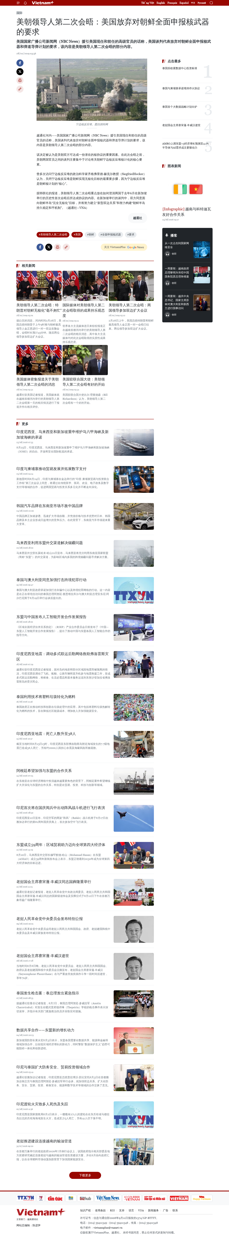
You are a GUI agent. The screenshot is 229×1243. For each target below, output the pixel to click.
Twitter (19, 71)
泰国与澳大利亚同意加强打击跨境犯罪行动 (51, 580)
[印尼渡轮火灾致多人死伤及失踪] (134, 1114)
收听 (174, 253)
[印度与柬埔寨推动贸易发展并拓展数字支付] (134, 479)
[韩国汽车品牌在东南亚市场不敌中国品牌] (134, 516)
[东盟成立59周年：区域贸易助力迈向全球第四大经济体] (134, 855)
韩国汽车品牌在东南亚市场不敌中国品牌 (49, 506)
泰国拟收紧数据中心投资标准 (179, 68)
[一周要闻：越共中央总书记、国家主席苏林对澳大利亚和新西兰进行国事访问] (201, 302)
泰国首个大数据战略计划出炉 (179, 106)
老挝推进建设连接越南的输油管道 (44, 1141)
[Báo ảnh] (179, 1198)
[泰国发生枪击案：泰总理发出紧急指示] (134, 1003)
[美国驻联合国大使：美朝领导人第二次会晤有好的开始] (85, 360)
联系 (175, 1210)
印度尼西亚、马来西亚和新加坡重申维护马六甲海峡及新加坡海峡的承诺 (62, 434)
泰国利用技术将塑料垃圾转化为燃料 (45, 697)
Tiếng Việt (147, 2)
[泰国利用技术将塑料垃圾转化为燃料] (134, 707)
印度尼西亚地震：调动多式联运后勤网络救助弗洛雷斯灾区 (62, 656)
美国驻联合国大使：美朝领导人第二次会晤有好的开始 (84, 382)
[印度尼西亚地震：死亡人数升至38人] (134, 744)
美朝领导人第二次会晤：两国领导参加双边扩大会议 (130, 307)
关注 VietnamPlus (115, 247)
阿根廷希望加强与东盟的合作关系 (44, 771)
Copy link (19, 89)
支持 (121, 1210)
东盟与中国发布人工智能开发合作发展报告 (51, 617)
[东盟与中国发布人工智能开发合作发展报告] (134, 627)
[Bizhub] (85, 1198)
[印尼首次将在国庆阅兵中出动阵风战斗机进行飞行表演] (134, 818)
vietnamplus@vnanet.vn (108, 1227)
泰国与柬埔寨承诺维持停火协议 (181, 88)
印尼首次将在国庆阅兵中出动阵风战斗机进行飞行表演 (60, 808)
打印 (19, 80)
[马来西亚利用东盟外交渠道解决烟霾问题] (134, 553)
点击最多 (174, 61)
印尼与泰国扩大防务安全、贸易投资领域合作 (53, 1067)
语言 (131, 1210)
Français (172, 2)
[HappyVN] (202, 1198)
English (161, 2)
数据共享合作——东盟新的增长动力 (45, 1030)
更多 (25, 424)
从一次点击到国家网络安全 (177, 245)
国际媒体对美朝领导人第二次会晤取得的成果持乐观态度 (84, 310)
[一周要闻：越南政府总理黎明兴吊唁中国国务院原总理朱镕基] (201, 275)
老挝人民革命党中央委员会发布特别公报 (49, 919)
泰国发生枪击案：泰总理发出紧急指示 (47, 993)
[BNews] (71, 1198)
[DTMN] (154, 1198)
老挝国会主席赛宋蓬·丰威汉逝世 (42, 956)
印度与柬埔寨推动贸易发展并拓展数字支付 (51, 469)
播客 (173, 235)
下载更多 (85, 1175)
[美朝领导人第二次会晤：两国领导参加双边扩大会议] (131, 286)
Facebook (19, 62)
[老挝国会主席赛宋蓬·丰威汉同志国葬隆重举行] (134, 892)
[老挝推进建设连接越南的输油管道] (134, 1151)
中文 (193, 3)
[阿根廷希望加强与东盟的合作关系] (134, 781)
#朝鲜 (90, 234)
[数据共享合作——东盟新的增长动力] (134, 1040)
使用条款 (100, 1210)
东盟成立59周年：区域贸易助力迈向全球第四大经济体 (60, 845)
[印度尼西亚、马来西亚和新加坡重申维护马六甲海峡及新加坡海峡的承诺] (134, 442)
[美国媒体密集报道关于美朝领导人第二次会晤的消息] (39, 360)
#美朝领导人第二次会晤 (53, 234)
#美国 (77, 234)
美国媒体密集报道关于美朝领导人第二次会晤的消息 (37, 382)
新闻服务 (153, 1210)
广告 (165, 1210)
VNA (141, 1210)
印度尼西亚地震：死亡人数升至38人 (46, 734)
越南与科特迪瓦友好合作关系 (186, 212)
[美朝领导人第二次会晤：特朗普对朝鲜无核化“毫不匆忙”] (39, 286)
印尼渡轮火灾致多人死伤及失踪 (42, 1104)
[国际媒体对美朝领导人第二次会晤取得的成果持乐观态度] (85, 286)
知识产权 (85, 1210)
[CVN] (131, 1198)
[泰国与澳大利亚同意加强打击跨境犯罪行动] (134, 590)
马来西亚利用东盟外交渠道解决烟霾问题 (49, 543)
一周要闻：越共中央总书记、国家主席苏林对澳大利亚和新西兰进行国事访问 (177, 302)
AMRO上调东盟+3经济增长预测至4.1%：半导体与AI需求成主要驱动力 (186, 145)
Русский (202, 3)
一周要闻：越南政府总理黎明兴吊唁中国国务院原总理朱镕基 (177, 272)
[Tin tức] (55, 1198)
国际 (19, 13)
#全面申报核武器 (110, 234)
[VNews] (41, 1198)
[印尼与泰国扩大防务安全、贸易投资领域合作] (134, 1077)
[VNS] (107, 1198)
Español (184, 2)
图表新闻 (174, 166)
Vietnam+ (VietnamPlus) (43, 2)
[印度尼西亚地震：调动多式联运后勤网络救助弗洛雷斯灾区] (134, 664)
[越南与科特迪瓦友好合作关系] (187, 188)
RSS (112, 1210)
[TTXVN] (26, 1198)
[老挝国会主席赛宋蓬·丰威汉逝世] (134, 966)
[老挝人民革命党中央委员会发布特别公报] (134, 929)
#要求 (130, 234)
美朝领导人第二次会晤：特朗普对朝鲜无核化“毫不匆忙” (39, 307)
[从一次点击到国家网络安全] (201, 249)
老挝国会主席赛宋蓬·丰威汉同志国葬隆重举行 (53, 882)
